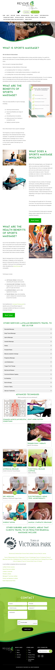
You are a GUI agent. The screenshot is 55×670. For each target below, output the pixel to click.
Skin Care (13, 15)
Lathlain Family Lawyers (9, 567)
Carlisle (17, 553)
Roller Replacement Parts (9, 580)
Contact (36, 15)
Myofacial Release (19, 17)
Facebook (38, 656)
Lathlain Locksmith (7, 571)
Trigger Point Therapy (8, 17)
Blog (29, 650)
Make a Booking (32, 472)
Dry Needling (43, 17)
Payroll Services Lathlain (9, 569)
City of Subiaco (17, 561)
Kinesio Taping (28, 19)
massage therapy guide (18, 304)
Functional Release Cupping (31, 17)
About (7, 15)
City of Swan (49, 559)
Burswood (11, 553)
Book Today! (35, 220)
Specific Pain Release (32, 445)
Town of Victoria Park (27, 561)
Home (4, 15)
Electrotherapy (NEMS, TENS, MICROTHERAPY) (13, 19)
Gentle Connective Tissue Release (11, 471)
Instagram (42, 656)
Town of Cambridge (30, 557)
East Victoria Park (24, 553)
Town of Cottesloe (41, 557)
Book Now (26, 12)
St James (43, 553)
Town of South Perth (32, 559)
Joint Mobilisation (44, 15)
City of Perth (23, 559)
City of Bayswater (20, 557)
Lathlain (31, 553)
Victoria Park (37, 553)
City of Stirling (41, 559)
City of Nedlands (14, 559)
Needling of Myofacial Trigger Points (12, 498)
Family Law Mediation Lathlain (10, 578)
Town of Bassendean (9, 557)
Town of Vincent (38, 561)
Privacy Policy (31, 654)
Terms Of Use (31, 657)
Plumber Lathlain (7, 573)
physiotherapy (16, 266)
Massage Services (25, 15)
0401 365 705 (35, 12)
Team (32, 15)
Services (19, 654)
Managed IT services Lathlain (10, 576)
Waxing (18, 15)
